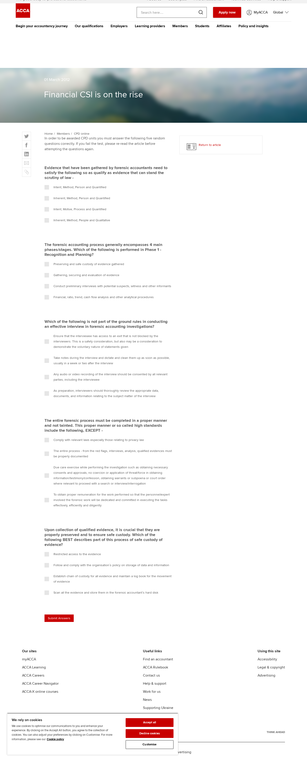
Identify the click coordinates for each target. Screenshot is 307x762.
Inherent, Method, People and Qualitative (81, 220)
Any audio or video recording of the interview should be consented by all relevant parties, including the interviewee (110, 377)
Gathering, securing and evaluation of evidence (86, 275)
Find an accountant (158, 659)
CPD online (81, 134)
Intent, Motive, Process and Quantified (79, 209)
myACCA (29, 659)
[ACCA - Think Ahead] (276, 732)
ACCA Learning (34, 667)
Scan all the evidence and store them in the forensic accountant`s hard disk (105, 592)
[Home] (23, 16)
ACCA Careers (33, 675)
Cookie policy (55, 739)
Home (48, 134)
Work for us (151, 691)
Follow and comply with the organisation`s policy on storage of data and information (111, 565)
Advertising (266, 675)
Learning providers (150, 26)
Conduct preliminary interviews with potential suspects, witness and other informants (112, 286)
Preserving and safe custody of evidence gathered (88, 264)
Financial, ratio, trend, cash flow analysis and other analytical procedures (103, 297)
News (147, 699)
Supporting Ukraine (158, 708)
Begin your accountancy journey (42, 26)
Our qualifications (89, 26)
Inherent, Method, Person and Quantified (81, 198)
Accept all (149, 722)
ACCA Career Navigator (40, 683)
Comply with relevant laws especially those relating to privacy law (98, 440)
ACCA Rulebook (155, 667)
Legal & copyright (271, 667)
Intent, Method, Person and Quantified (79, 187)
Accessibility (267, 659)
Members (180, 26)
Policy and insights (253, 26)
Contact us (151, 675)
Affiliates (224, 26)
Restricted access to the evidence (77, 554)
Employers (119, 26)
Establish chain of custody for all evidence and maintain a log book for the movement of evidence (112, 578)
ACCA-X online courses (40, 691)
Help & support (154, 683)
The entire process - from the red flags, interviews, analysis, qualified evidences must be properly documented (112, 453)
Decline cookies (149, 733)
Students (202, 26)
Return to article (210, 145)
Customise (149, 744)
